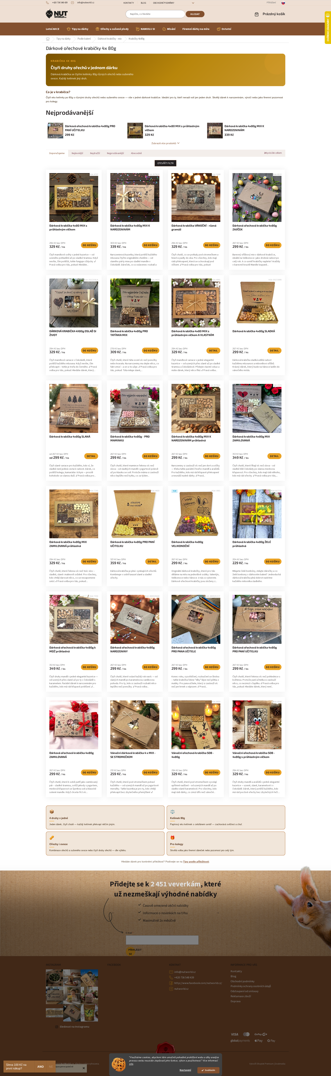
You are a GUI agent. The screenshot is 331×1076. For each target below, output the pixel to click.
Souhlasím (210, 1070)
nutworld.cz (181, 989)
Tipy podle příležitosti (196, 861)
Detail (213, 350)
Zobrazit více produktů (164, 143)
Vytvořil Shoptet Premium (261, 1063)
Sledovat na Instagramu (74, 1027)
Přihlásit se (131, 951)
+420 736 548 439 (184, 977)
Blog (143, 3)
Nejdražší (95, 153)
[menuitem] (52, 29)
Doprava (235, 1001)
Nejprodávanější (115, 153)
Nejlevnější (77, 153)
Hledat (195, 14)
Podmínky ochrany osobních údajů (251, 986)
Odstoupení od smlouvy (244, 991)
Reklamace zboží (241, 996)
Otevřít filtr (165, 163)
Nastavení (185, 1070)
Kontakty (129, 3)
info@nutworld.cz (185, 972)
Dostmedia (280, 1063)
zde (131, 1064)
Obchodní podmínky (163, 3)
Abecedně (136, 153)
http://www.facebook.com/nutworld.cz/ (198, 983)
